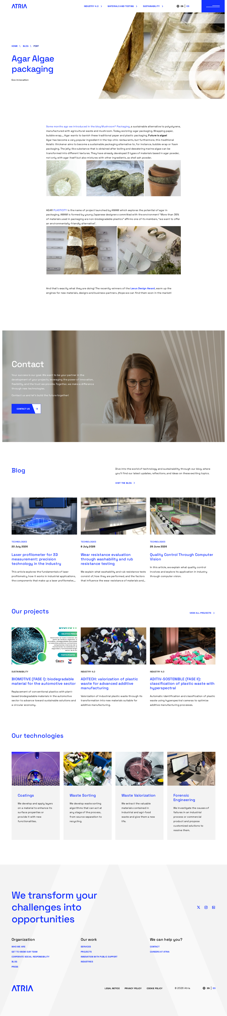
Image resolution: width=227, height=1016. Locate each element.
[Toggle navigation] (213, 6)
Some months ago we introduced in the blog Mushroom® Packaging (88, 126)
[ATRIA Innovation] (19, 6)
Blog (25, 46)
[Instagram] (206, 907)
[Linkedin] (213, 907)
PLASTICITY (60, 210)
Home (15, 46)
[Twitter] (198, 907)
